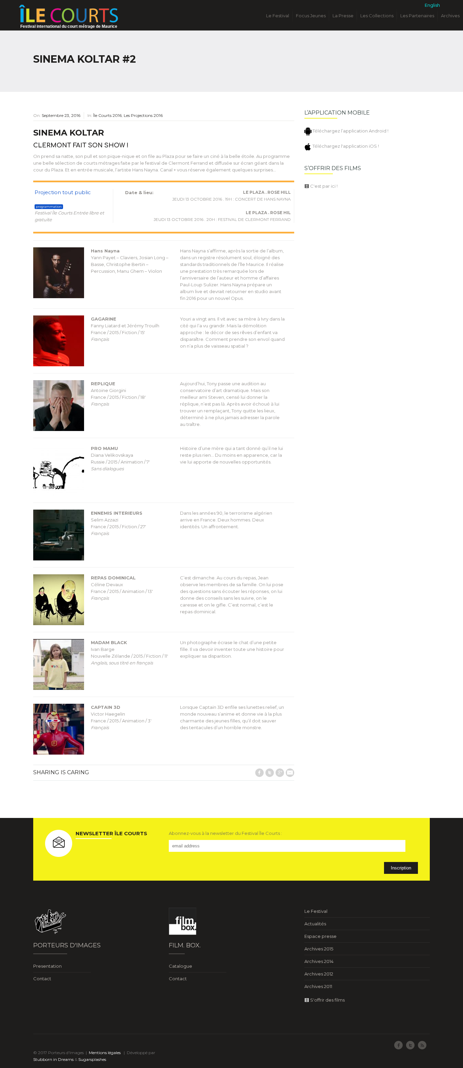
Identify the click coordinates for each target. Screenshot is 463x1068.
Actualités (315, 923)
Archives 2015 (318, 948)
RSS (422, 1045)
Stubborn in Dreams (53, 1059)
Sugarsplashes (92, 1059)
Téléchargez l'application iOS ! (345, 146)
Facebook (259, 772)
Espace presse (320, 936)
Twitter (269, 772)
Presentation (47, 966)
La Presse (343, 15)
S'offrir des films (327, 1000)
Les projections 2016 (143, 115)
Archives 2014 (319, 961)
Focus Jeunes (311, 15)
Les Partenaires (417, 15)
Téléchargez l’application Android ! (349, 131)
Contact (42, 978)
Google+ (280, 772)
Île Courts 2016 (107, 115)
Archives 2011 (318, 986)
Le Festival (277, 15)
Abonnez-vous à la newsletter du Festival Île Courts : (225, 833)
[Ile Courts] (68, 13)
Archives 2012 (318, 974)
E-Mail (290, 772)
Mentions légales (105, 1052)
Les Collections (377, 15)
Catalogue (180, 966)
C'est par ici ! (323, 186)
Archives (450, 15)
